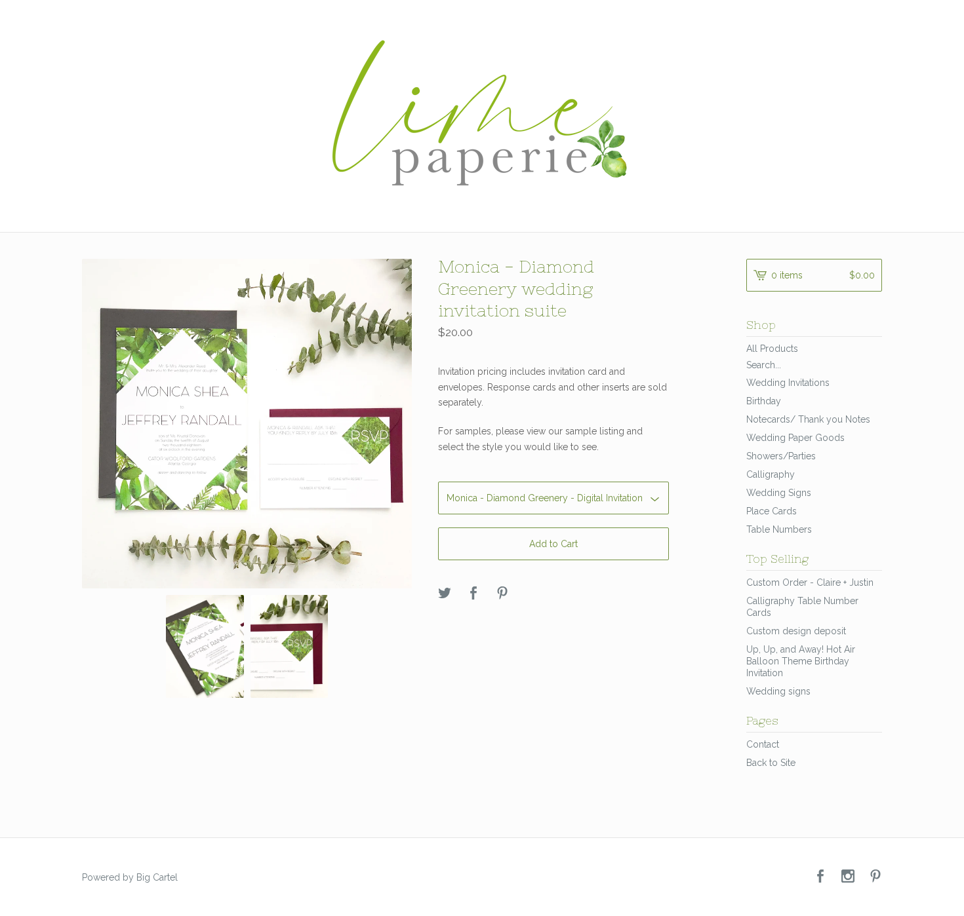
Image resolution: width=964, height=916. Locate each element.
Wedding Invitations (788, 382)
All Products (772, 348)
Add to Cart (553, 544)
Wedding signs (778, 691)
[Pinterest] (875, 877)
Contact (762, 744)
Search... (763, 365)
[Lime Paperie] (482, 115)
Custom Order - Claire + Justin (810, 582)
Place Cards (771, 511)
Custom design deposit (796, 631)
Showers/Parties (781, 456)
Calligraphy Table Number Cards (802, 607)
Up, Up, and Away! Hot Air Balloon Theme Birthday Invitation (800, 661)
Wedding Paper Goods (795, 437)
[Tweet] (444, 593)
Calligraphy (770, 474)
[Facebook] (820, 877)
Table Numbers (779, 529)
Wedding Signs (778, 492)
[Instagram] (847, 877)
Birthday (763, 401)
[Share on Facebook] (473, 593)
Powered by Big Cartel (130, 877)
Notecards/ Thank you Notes (808, 419)
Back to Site (770, 762)
